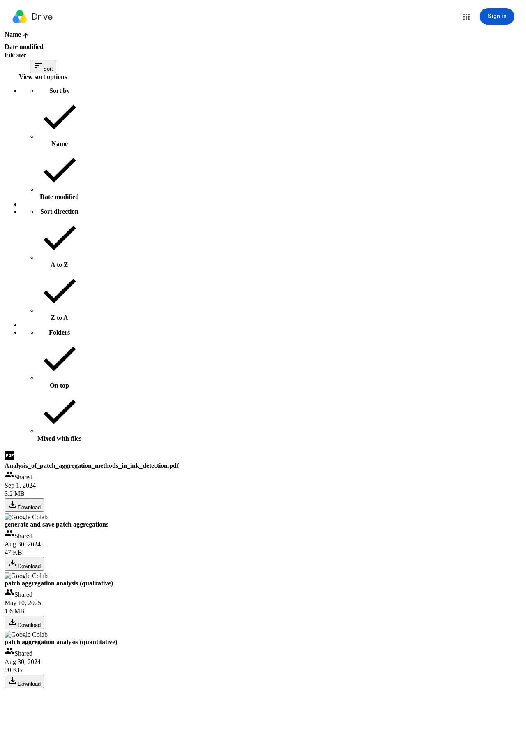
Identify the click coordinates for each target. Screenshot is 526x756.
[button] (466, 17)
